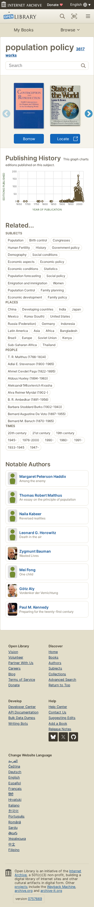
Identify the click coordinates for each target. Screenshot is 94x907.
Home (53, 652)
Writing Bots (18, 723)
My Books (23, 29)
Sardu (12, 828)
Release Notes (60, 729)
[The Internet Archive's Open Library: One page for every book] (20, 16)
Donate (55, 5)
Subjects (55, 668)
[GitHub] (73, 736)
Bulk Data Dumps (21, 718)
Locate (63, 139)
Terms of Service (21, 680)
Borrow (29, 139)
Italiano (14, 805)
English (14, 777)
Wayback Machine (61, 887)
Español (14, 783)
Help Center (58, 707)
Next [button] (88, 120)
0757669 (35, 899)
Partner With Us (20, 663)
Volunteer (15, 657)
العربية (13, 761)
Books (53, 657)
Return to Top (59, 685)
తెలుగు (12, 833)
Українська (17, 839)
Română (14, 822)
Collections (57, 674)
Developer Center (22, 707)
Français (15, 789)
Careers (14, 668)
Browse (68, 29)
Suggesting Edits (62, 718)
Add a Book (58, 723)
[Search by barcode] (74, 16)
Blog (11, 674)
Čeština (14, 766)
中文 (11, 844)
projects (21, 887)
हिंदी (10, 794)
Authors (55, 663)
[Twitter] (63, 736)
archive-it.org (51, 891)
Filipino (14, 850)
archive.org (24, 891)
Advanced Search (62, 680)
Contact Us (57, 712)
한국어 (13, 811)
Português (16, 816)
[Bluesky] (53, 736)
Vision (13, 652)
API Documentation (23, 712)
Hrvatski (14, 800)
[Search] (62, 16)
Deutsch (14, 772)
